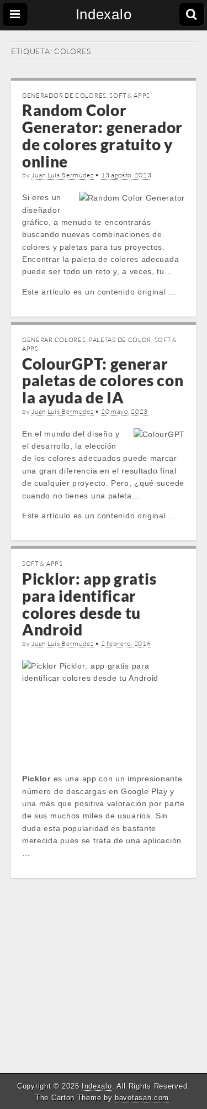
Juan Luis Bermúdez (62, 175)
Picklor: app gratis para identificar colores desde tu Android (89, 604)
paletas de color (120, 340)
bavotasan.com (142, 1098)
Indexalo (104, 14)
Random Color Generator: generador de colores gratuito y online (102, 135)
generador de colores (64, 95)
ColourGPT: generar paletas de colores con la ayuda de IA (102, 380)
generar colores (54, 340)
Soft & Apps (129, 95)
